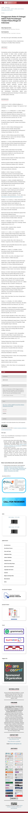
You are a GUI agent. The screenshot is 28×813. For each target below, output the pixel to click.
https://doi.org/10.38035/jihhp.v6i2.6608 (13, 37)
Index (5, 581)
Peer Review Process (8, 548)
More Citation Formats (8, 395)
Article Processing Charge (9, 563)
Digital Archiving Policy (9, 575)
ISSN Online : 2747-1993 (14, 517)
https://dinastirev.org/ (14, 739)
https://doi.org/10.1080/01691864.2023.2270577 (12, 196)
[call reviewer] (14, 505)
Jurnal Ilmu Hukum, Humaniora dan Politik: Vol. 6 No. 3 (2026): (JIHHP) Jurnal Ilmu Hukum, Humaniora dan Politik (15, 470)
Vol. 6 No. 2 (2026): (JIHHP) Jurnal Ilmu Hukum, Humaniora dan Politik (12, 9)
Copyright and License (8, 569)
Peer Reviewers (7, 545)
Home (2, 7)
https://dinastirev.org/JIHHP (14, 741)
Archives (7, 7)
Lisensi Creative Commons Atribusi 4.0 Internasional (14, 807)
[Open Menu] (1, 2)
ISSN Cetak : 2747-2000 (14, 527)
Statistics (6, 572)
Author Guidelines (8, 557)
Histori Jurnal (7, 578)
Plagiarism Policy (7, 560)
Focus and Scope (7, 551)
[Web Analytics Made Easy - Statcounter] (14, 619)
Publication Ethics (8, 554)
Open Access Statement (9, 566)
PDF (4, 372)
